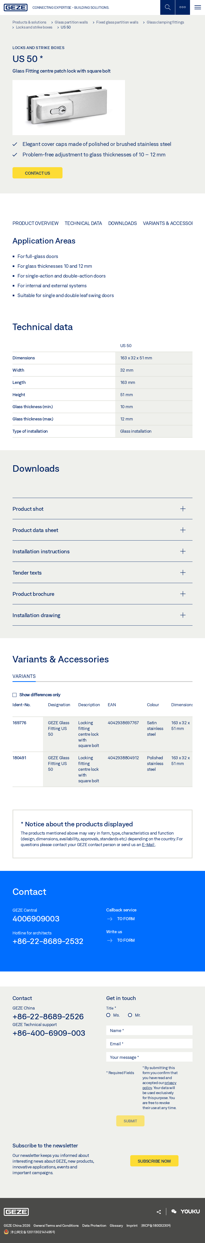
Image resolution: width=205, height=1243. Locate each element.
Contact (22, 998)
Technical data (83, 223)
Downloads (122, 223)
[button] (158, 1212)
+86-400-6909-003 (49, 1032)
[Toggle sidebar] (182, 7)
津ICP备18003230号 (156, 1225)
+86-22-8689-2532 (48, 940)
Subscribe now (154, 1161)
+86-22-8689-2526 (48, 1016)
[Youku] (190, 1212)
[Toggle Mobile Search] (167, 7)
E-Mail (148, 844)
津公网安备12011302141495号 (32, 1232)
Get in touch (121, 998)
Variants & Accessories (172, 223)
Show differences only (40, 694)
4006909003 (36, 918)
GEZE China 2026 (17, 1225)
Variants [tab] (24, 676)
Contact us (37, 173)
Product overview (35, 223)
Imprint (132, 1225)
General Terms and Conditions (56, 1225)
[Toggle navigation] (197, 7)
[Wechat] (174, 1212)
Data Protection (94, 1225)
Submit (130, 1121)
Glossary (116, 1225)
